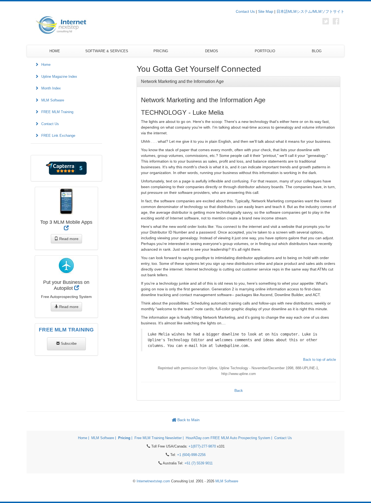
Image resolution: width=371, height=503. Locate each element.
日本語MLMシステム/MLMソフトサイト (310, 11)
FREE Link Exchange (58, 135)
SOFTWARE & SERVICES (106, 51)
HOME (54, 51)
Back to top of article (319, 360)
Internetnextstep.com (153, 481)
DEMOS (211, 51)
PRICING (160, 51)
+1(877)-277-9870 (202, 446)
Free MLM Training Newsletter (158, 438)
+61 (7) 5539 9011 (198, 463)
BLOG (317, 51)
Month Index (51, 88)
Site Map (265, 11)
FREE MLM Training (57, 112)
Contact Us (245, 11)
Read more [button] (68, 239)
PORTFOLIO (265, 51)
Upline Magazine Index (59, 76)
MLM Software (52, 100)
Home (46, 65)
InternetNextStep (59, 25)
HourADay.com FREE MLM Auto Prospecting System (228, 438)
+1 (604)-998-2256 (191, 455)
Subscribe (68, 344)
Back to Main (188, 420)
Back (238, 390)
